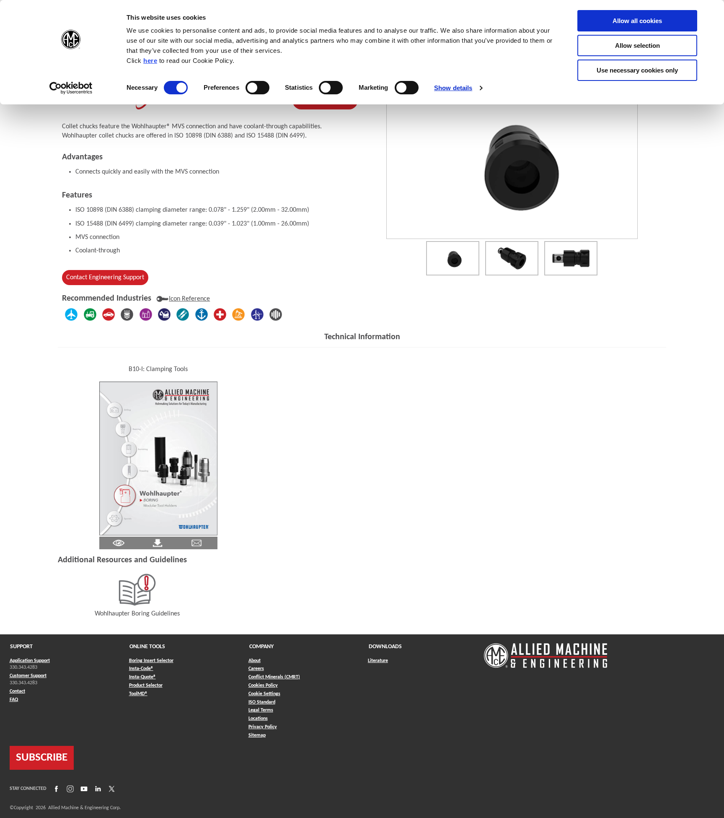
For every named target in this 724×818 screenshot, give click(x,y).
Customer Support (28, 675)
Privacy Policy (262, 727)
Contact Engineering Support (105, 277)
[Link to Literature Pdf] (118, 542)
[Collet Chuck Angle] (512, 258)
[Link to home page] (545, 651)
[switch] (257, 87)
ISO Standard (261, 702)
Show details (453, 87)
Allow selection (637, 45)
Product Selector (146, 685)
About (254, 660)
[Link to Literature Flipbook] (158, 458)
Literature (378, 660)
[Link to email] (196, 542)
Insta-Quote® (142, 677)
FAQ (14, 699)
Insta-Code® (141, 668)
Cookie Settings (264, 693)
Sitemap (257, 735)
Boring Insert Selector (151, 660)
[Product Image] (512, 163)
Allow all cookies (637, 20)
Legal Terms (260, 710)
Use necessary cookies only (637, 70)
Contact (17, 691)
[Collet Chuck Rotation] (453, 258)
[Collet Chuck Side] (571, 258)
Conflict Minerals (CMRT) (274, 677)
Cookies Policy (263, 685)
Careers (256, 668)
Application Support (30, 660)
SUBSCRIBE (41, 757)
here (150, 60)
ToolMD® (138, 693)
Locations (258, 718)
